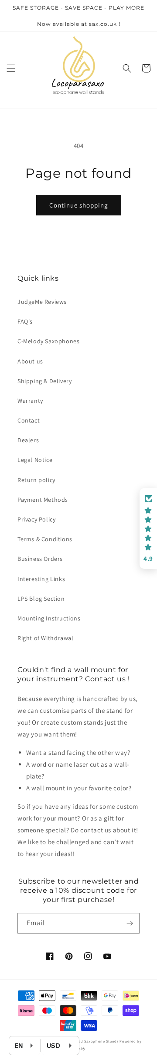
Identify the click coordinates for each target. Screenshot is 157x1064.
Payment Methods (42, 500)
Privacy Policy (36, 519)
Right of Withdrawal (45, 638)
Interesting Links (41, 579)
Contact (28, 420)
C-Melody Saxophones (48, 341)
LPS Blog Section (41, 598)
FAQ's (25, 321)
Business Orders (40, 559)
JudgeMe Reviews (42, 302)
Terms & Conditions (44, 539)
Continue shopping (78, 205)
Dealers (28, 440)
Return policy (36, 480)
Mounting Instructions (49, 618)
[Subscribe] (129, 923)
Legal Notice (34, 460)
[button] (10, 68)
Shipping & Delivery (44, 381)
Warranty (30, 401)
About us (30, 361)
